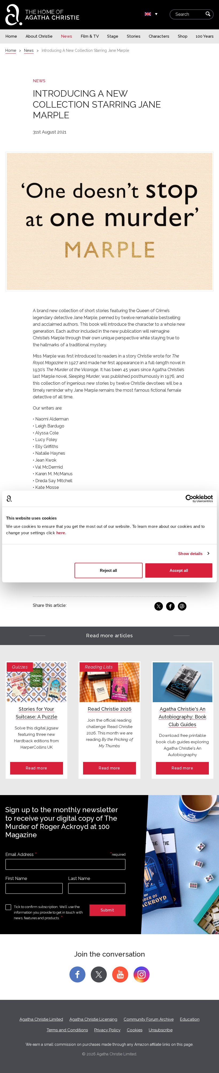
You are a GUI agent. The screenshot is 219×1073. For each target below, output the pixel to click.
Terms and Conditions (67, 1030)
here (60, 532)
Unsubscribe (161, 1030)
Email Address (19, 854)
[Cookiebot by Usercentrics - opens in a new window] (189, 498)
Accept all (179, 570)
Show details (190, 553)
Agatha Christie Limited (41, 1019)
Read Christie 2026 (109, 709)
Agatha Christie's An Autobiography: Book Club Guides (182, 716)
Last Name (79, 878)
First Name (16, 878)
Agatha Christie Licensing (93, 1019)
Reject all (108, 570)
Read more (36, 768)
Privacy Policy (107, 1030)
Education (190, 1019)
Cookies (134, 1030)
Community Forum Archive (149, 1019)
